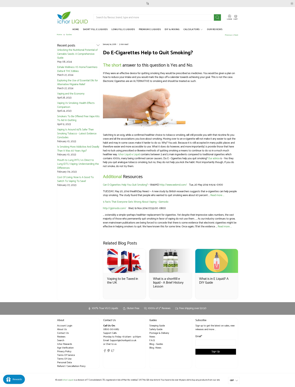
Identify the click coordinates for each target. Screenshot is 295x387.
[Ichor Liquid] (72, 17)
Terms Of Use (64, 359)
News (152, 337)
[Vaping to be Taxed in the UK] (124, 261)
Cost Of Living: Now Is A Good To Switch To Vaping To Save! (75, 179)
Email (198, 337)
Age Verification (65, 348)
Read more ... (217, 195)
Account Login (64, 326)
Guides (69, 35)
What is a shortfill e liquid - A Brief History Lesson (168, 282)
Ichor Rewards (64, 344)
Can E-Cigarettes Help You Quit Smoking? (125, 185)
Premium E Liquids (150, 29)
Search (60, 340)
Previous (228, 35)
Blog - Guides (156, 344)
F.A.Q (152, 340)
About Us (62, 329)
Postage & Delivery (159, 333)
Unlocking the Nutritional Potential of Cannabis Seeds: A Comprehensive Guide (77, 54)
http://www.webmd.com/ (173, 185)
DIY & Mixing (172, 29)
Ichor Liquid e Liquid (129, 154)
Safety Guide (155, 329)
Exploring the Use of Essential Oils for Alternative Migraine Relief (77, 82)
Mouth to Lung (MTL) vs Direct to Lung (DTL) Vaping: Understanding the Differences (78, 164)
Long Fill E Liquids (123, 29)
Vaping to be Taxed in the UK (122, 280)
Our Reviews (214, 29)
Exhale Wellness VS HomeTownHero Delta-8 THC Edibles (77, 69)
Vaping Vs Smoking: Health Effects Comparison (76, 105)
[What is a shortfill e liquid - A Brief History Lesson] (170, 261)
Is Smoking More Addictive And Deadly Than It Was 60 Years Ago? (78, 149)
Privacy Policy (64, 351)
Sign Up (216, 351)
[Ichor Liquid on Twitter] (112, 351)
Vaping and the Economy (71, 94)
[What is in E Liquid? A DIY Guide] (216, 261)
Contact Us (63, 333)
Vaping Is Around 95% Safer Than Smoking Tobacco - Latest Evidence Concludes (76, 133)
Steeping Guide (157, 326)
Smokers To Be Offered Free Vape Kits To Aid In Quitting (78, 118)
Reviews (61, 337)
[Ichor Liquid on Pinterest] (108, 351)
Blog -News (155, 348)
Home (76, 29)
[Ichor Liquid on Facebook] (104, 351)
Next (236, 35)
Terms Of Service (66, 355)
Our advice (214, 158)
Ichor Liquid (67, 380)
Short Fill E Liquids (95, 29)
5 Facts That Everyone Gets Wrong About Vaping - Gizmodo (135, 202)
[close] (291, 3)
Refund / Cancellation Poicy (71, 366)
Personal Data (64, 362)
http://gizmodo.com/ (114, 208)
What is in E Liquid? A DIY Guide (214, 280)
